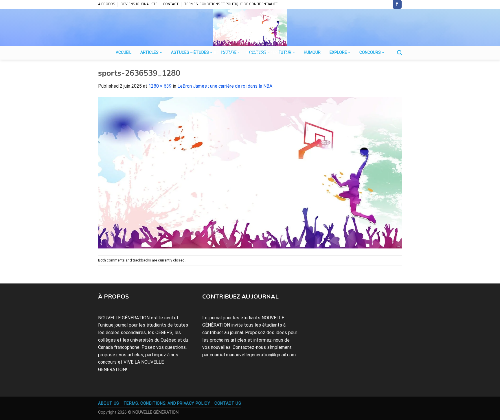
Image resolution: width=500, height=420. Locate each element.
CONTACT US (227, 403)
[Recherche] (399, 53)
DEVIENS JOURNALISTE (139, 4)
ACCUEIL (123, 52)
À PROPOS (106, 4)
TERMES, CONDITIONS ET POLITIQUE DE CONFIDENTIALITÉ (231, 4)
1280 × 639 (160, 86)
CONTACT (171, 4)
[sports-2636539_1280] (250, 172)
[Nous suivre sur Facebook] (397, 4)
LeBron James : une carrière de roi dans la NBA (224, 86)
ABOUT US (108, 403)
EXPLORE (339, 52)
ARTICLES (149, 52)
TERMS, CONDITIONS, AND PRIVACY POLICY (167, 403)
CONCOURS (370, 52)
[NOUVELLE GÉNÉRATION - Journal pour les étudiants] (250, 27)
